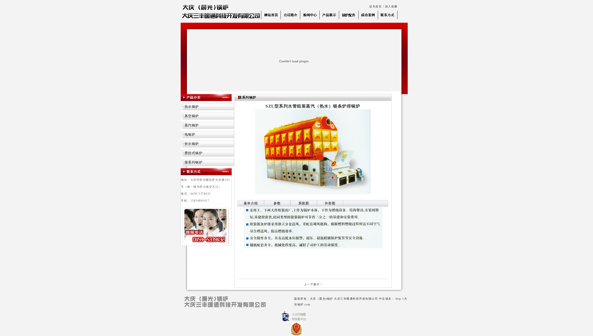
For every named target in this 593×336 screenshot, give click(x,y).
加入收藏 (391, 6)
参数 (277, 203)
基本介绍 (251, 203)
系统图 (303, 203)
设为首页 (375, 6)
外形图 (330, 203)
